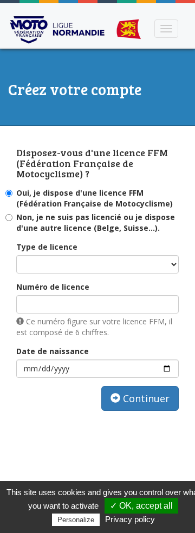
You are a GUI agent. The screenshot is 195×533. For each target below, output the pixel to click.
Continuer (145, 398)
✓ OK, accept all (141, 505)
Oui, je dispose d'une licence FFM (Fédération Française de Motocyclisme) (94, 198)
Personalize (75, 520)
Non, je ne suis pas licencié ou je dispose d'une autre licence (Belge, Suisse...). (95, 222)
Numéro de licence (52, 287)
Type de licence (46, 247)
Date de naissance (52, 351)
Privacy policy (130, 519)
